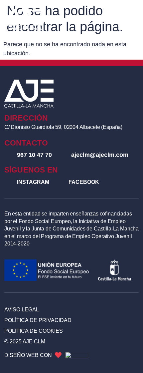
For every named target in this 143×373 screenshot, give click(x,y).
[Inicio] (24, 19)
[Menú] (128, 19)
